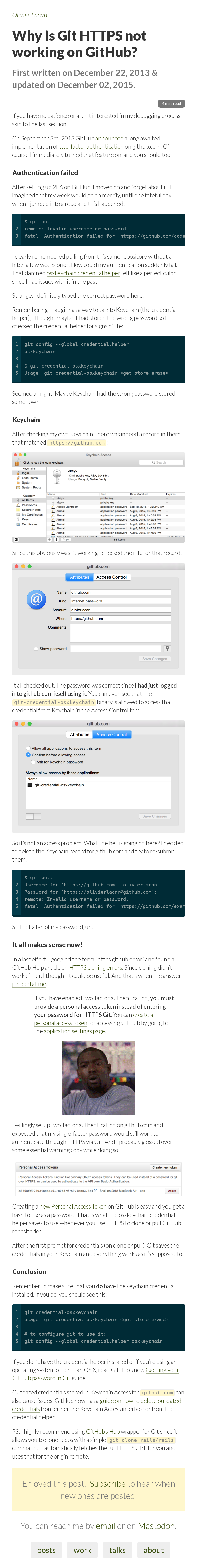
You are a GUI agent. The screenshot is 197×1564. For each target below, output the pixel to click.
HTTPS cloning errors (95, 967)
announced (109, 138)
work (82, 1550)
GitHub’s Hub (103, 1431)
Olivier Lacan (29, 15)
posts (46, 1550)
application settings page (74, 1031)
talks (117, 1550)
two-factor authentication (91, 146)
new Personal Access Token (73, 1206)
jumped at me (29, 983)
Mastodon (156, 1525)
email (105, 1525)
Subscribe (108, 1483)
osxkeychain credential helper (83, 272)
